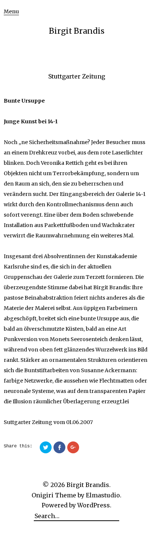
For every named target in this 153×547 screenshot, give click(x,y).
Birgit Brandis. (88, 484)
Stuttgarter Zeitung (76, 76)
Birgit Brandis (76, 31)
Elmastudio (103, 495)
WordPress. (94, 505)
